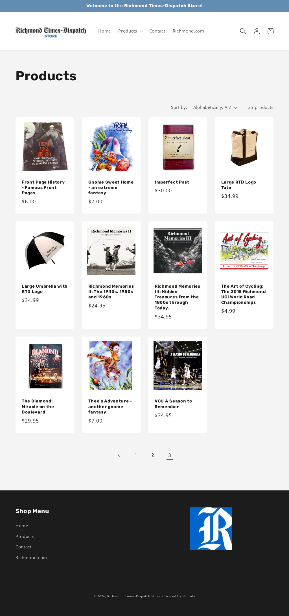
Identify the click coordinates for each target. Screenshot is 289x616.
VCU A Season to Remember (173, 404)
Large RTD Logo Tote (239, 185)
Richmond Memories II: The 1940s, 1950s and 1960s (111, 292)
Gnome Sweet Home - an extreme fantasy (111, 187)
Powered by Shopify (178, 596)
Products (25, 536)
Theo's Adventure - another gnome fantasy (110, 406)
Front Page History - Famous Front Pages (43, 187)
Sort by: (179, 107)
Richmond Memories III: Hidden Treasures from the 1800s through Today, (177, 297)
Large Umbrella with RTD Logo (45, 289)
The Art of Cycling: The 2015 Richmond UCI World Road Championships (243, 294)
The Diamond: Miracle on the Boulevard (38, 406)
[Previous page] (119, 455)
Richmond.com (31, 558)
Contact (24, 547)
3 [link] (169, 455)
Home (22, 526)
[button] (130, 31)
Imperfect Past (172, 182)
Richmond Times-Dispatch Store (133, 596)
